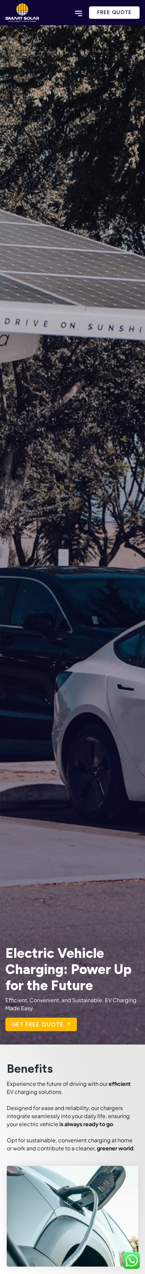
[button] (78, 14)
